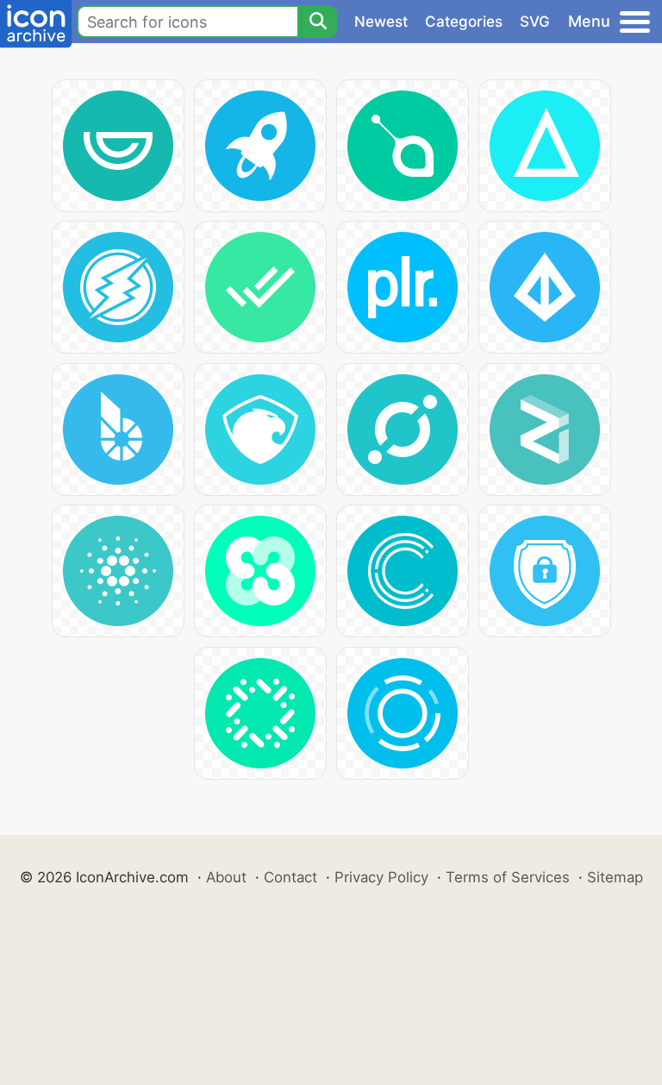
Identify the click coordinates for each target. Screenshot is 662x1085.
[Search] (317, 21)
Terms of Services (508, 877)
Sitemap (615, 877)
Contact (290, 877)
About (226, 877)
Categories (464, 21)
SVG (535, 21)
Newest (381, 21)
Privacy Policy (381, 877)
